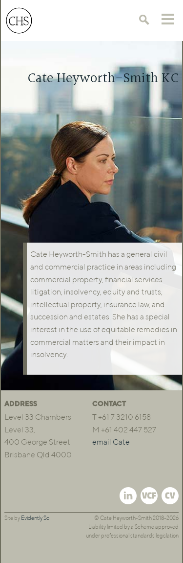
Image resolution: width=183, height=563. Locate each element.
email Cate (111, 443)
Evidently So (35, 518)
